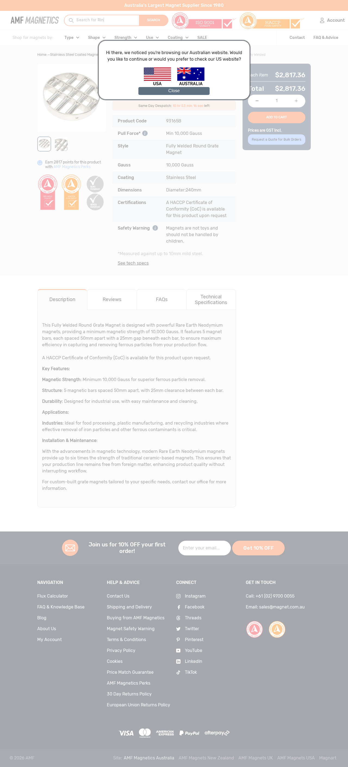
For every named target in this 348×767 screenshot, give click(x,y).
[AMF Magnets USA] (160, 84)
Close (174, 90)
